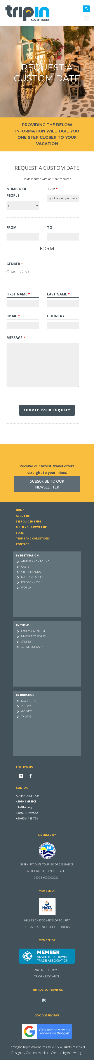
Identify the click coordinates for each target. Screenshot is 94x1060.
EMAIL (13, 316)
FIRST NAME (18, 294)
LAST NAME (58, 294)
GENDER (15, 263)
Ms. (27, 272)
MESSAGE (16, 337)
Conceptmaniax (37, 1053)
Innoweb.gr (75, 1053)
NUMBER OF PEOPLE (17, 192)
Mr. (13, 272)
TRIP (52, 189)
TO (49, 227)
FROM (12, 227)
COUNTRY (55, 316)
